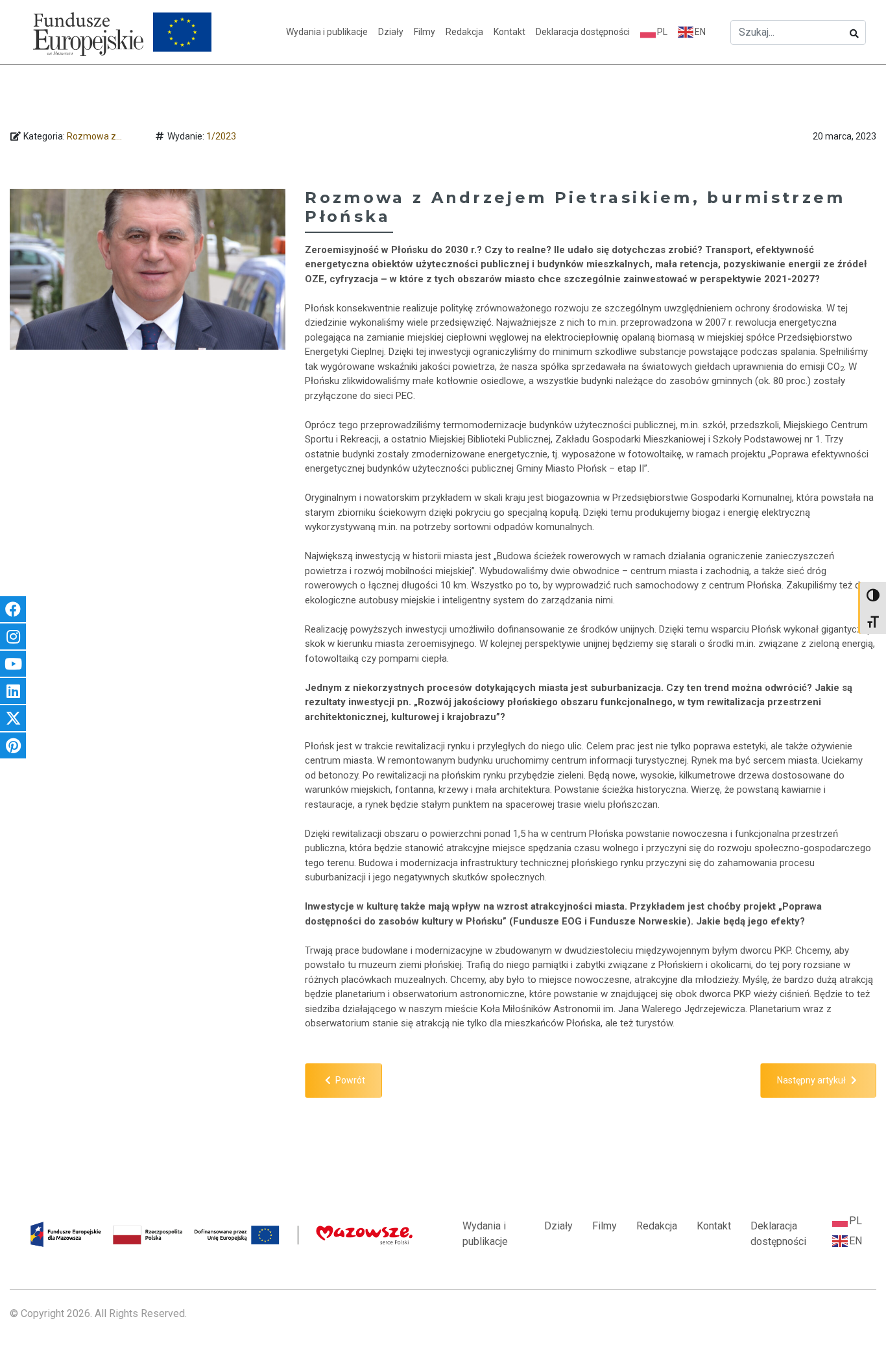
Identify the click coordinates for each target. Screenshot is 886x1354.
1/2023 (221, 136)
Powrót (349, 1080)
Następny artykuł (812, 1080)
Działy (390, 32)
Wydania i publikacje (327, 32)
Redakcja (464, 32)
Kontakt (509, 32)
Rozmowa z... (94, 136)
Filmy (424, 32)
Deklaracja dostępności (583, 32)
